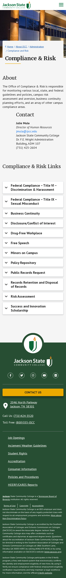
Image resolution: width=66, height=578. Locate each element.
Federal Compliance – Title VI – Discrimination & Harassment (34, 187)
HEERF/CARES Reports (23, 485)
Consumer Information (22, 469)
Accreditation (16, 461)
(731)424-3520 (23, 416)
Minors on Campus (24, 253)
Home (10, 46)
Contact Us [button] (33, 392)
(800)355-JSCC (25, 422)
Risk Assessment (23, 296)
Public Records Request (28, 272)
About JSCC (21, 46)
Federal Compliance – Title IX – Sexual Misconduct (34, 201)
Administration (37, 46)
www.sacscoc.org (53, 551)
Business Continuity (25, 213)
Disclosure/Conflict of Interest (33, 223)
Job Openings (16, 438)
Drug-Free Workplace (26, 233)
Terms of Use (10, 505)
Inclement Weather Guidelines (27, 445)
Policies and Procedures (23, 477)
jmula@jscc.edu (26, 131)
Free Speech (20, 243)
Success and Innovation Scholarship (28, 308)
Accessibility (38, 505)
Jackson (6, 496)
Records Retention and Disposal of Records (34, 284)
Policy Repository (23, 262)
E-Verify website (45, 573)
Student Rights (17, 453)
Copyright (23, 505)
